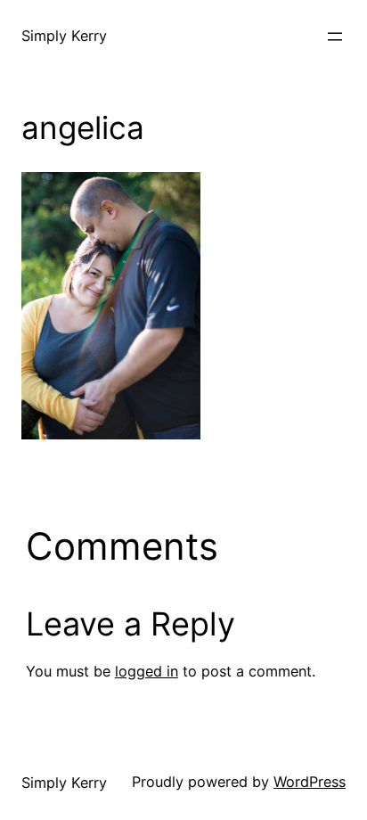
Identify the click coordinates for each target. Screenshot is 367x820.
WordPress (309, 782)
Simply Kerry (64, 36)
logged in (146, 671)
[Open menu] (335, 36)
